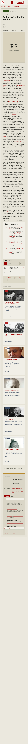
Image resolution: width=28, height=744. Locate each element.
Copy (23, 267)
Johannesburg (6, 80)
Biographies (7, 6)
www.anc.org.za (12, 236)
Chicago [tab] (22, 263)
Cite (16, 30)
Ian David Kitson (10, 419)
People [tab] (7, 496)
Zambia (4, 136)
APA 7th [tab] (5, 263)
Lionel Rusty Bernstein (12, 390)
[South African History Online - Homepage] (2, 2)
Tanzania (14, 114)
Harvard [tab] (9, 263)
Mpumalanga (10, 75)
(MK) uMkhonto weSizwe (17, 488)
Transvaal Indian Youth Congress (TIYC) (12, 303)
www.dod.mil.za (12, 252)
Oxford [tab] (14, 263)
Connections (6, 30)
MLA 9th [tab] (17, 263)
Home (2, 6)
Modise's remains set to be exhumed (12, 533)
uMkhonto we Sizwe (13, 101)
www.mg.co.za (16, 229)
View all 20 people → (9, 528)
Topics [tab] (12, 496)
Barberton (5, 85)
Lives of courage (15, 6)
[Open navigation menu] (25, 2)
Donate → (5, 469)
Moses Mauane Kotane (12, 449)
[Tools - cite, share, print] (15, 2)
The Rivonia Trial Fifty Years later (13, 335)
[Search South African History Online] (12, 2)
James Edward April (11, 359)
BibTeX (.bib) (10, 277)
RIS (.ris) (17, 277)
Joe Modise (10, 212)
